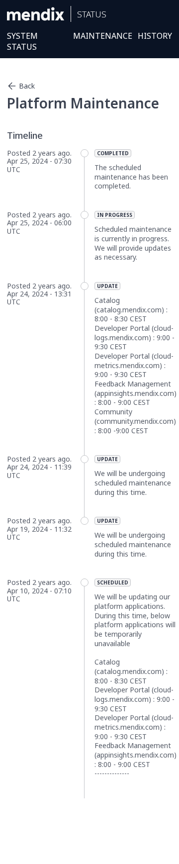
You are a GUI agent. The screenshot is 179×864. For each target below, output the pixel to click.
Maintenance (102, 35)
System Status (22, 41)
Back (27, 86)
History (155, 35)
